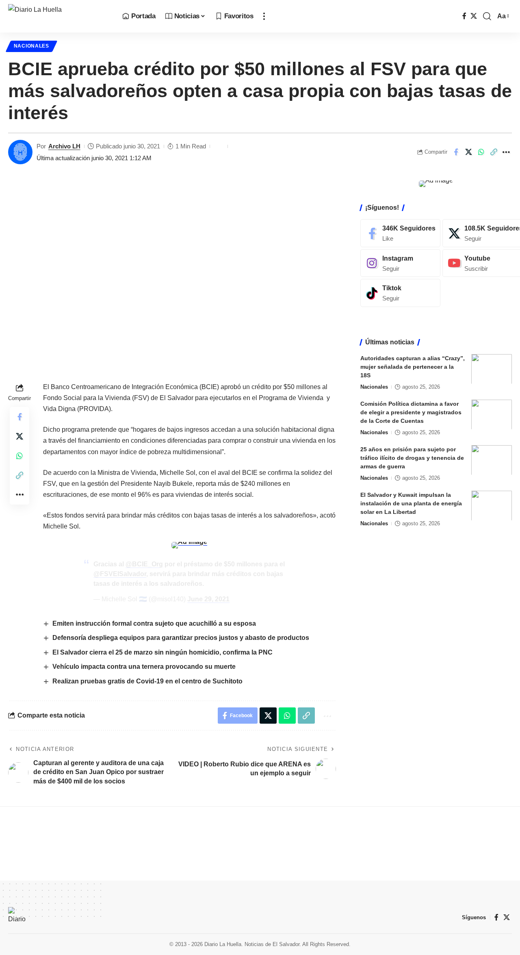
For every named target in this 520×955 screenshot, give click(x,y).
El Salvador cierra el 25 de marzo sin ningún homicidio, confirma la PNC (162, 652)
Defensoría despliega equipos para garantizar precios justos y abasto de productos (180, 637)
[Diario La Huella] (58, 16)
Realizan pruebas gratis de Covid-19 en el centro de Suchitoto (147, 681)
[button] (264, 16)
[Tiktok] (400, 293)
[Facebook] (464, 16)
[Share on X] (468, 152)
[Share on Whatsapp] (481, 152)
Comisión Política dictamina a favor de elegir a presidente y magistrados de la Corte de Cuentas (411, 412)
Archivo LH (64, 146)
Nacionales (31, 46)
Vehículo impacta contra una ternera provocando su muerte (144, 666)
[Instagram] (400, 263)
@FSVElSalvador (119, 573)
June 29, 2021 (208, 599)
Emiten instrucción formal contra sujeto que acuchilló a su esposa (154, 623)
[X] (473, 16)
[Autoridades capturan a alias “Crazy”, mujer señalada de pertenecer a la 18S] (491, 369)
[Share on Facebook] (456, 152)
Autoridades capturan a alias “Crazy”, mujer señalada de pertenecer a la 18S (412, 366)
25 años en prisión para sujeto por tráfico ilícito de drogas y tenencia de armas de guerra (412, 457)
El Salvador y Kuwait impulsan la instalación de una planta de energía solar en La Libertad (411, 503)
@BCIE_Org (144, 564)
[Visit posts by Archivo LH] (20, 152)
